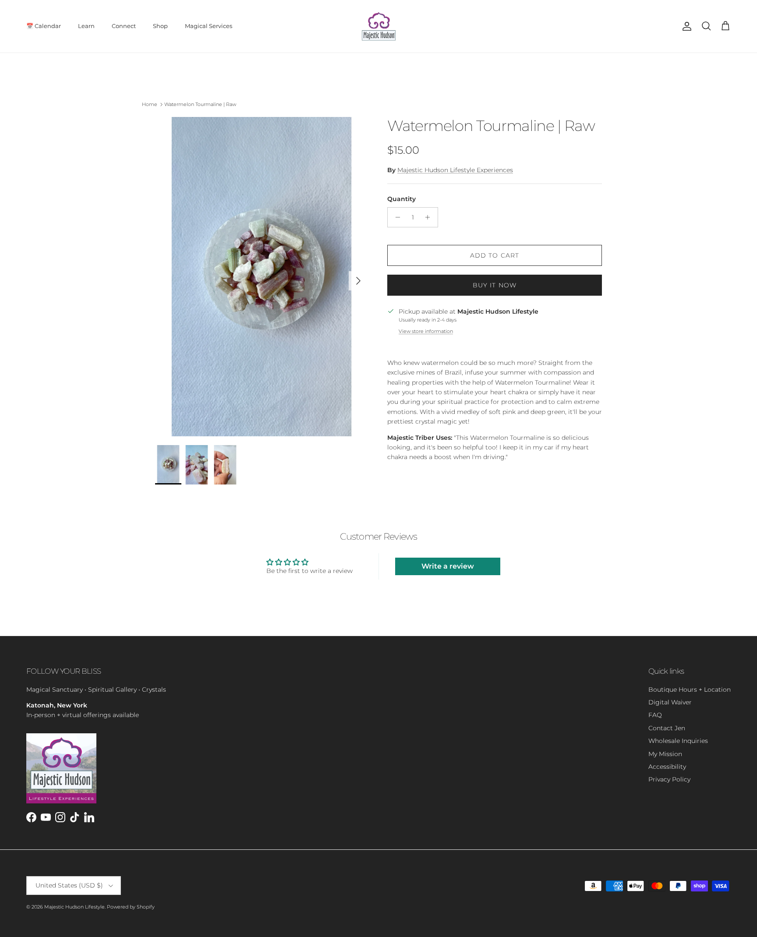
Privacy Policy (669, 779)
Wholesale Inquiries (678, 741)
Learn (86, 25)
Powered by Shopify (131, 907)
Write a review (447, 566)
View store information (426, 331)
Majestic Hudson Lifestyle (74, 907)
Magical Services (208, 25)
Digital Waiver (670, 702)
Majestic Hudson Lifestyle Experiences (455, 170)
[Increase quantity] (430, 217)
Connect (124, 25)
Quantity (401, 199)
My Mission (665, 754)
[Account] (685, 26)
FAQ (655, 715)
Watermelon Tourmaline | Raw (200, 104)
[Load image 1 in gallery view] (261, 276)
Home (149, 104)
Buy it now (494, 285)
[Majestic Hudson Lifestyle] (378, 26)
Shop (160, 25)
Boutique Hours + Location (689, 689)
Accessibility (667, 767)
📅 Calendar (43, 25)
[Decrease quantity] (395, 217)
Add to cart (494, 255)
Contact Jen (666, 728)
